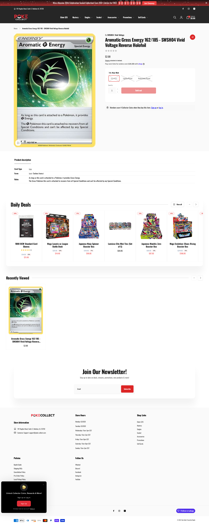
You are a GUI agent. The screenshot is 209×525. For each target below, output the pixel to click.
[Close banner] (206, 2)
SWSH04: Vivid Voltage (114, 35)
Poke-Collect (184, 520)
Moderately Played (144, 78)
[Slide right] (195, 204)
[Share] (192, 37)
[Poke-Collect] (43, 415)
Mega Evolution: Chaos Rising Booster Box (183, 245)
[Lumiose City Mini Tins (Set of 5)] (120, 235)
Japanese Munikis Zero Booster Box (151, 245)
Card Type (18, 168)
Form (16, 173)
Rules (16, 179)
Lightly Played (127, 78)
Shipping (107, 60)
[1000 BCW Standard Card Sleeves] (26, 235)
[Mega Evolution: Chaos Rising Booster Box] (182, 235)
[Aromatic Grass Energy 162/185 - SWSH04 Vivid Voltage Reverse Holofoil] (26, 329)
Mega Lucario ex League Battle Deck (57, 245)
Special (30, 173)
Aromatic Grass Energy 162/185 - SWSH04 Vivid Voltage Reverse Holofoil (25, 340)
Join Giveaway (149, 3)
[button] (76, 17)
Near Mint (114, 78)
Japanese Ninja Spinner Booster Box (89, 245)
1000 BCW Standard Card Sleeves (26, 245)
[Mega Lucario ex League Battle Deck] (57, 235)
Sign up (154, 107)
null (43, 173)
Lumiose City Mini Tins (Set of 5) (120, 245)
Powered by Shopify (191, 520)
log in (161, 107)
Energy (30, 169)
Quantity (110, 85)
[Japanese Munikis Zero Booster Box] (151, 235)
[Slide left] (189, 204)
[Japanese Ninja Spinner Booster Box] (89, 235)
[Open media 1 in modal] (54, 90)
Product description (22, 159)
